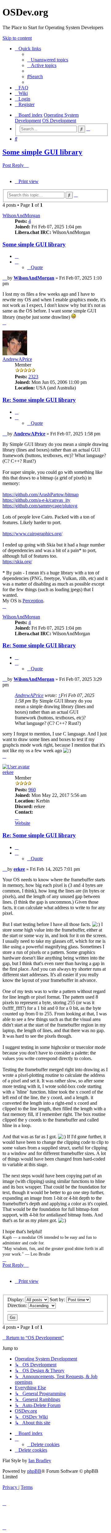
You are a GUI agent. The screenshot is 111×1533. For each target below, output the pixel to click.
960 (32, 789)
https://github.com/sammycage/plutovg (39, 505)
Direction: (17, 1305)
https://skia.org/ (17, 561)
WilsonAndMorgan (21, 215)
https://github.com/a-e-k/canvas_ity (36, 500)
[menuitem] (47, 59)
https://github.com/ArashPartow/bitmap (40, 494)
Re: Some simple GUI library (39, 400)
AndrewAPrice (17, 359)
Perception (33, 600)
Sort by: (58, 1299)
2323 (33, 376)
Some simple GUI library (42, 152)
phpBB (34, 1471)
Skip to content (17, 38)
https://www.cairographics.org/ (32, 533)
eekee (8, 772)
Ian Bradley (39, 1460)
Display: (16, 1299)
